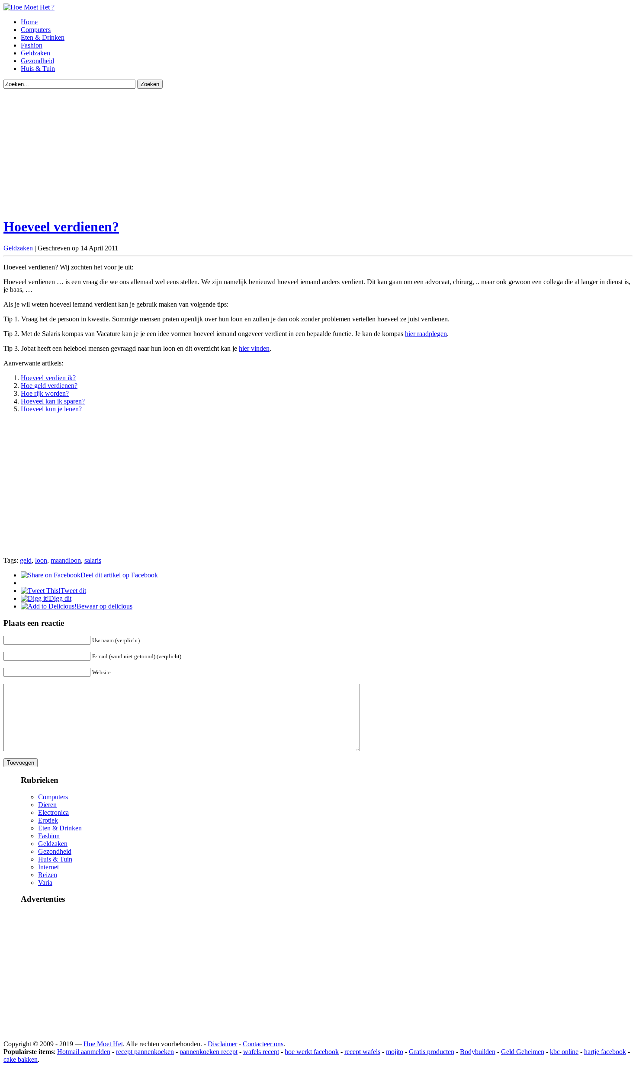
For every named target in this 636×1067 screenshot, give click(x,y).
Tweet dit (73, 590)
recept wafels (362, 1051)
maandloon (66, 560)
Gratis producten (431, 1051)
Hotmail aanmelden (83, 1051)
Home (29, 22)
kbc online (564, 1051)
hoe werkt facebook (312, 1051)
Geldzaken (35, 53)
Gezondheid (37, 60)
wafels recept (261, 1051)
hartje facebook (605, 1051)
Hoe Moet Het (103, 1044)
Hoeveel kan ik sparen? (53, 401)
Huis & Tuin (38, 68)
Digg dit (60, 598)
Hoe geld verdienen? (49, 385)
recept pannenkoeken (145, 1051)
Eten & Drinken (42, 37)
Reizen (47, 874)
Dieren (47, 804)
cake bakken (20, 1059)
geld (26, 560)
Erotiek (48, 820)
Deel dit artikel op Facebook (119, 575)
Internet (48, 867)
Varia (45, 882)
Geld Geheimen (522, 1051)
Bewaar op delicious (104, 606)
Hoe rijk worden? (45, 393)
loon (41, 560)
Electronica (53, 812)
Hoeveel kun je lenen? (51, 409)
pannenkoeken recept (209, 1051)
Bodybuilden (477, 1051)
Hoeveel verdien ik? (48, 377)
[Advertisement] (263, 149)
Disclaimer (222, 1044)
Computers (36, 29)
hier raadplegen (426, 333)
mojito (394, 1051)
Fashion (31, 45)
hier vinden (254, 348)
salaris (92, 560)
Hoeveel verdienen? (61, 226)
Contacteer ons (263, 1044)
